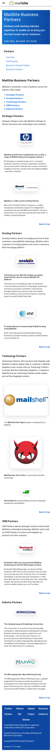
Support (31, 708)
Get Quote (31, 41)
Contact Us (43, 714)
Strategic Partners (15, 95)
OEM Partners (13, 105)
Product (8, 708)
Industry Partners (14, 109)
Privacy (31, 714)
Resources (43, 708)
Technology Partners (16, 102)
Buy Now (20, 41)
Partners (8, 714)
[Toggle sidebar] (4, 3)
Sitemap (26, 720)
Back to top (44, 224)
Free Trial (9, 41)
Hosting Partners (14, 98)
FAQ (19, 714)
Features (20, 708)
